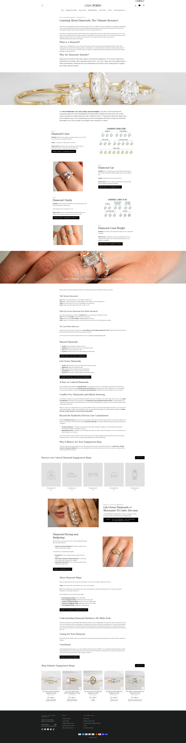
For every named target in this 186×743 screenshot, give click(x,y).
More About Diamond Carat (110, 243)
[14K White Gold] (50, 697)
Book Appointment (119, 10)
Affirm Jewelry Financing (67, 727)
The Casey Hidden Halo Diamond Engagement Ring (72, 692)
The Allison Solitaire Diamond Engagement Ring (135, 692)
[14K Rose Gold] (52, 697)
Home (61, 17)
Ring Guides (82, 10)
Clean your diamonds (97, 638)
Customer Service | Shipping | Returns (92, 723)
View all (140, 457)
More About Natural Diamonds (73, 356)
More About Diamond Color (63, 151)
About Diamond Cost (62, 569)
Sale (62, 10)
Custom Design (65, 721)
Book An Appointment (69, 657)
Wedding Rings (92, 10)
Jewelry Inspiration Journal (68, 725)
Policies (85, 725)
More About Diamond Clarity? (66, 217)
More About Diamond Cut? (110, 187)
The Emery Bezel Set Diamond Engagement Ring (93, 692)
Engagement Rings (71, 10)
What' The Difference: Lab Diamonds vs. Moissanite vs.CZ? (120, 520)
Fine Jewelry (102, 10)
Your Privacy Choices (88, 727)
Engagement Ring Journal (68, 723)
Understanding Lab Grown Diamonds (75, 377)
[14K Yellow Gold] (48, 697)
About (110, 10)
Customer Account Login (89, 721)
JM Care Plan (86, 718)
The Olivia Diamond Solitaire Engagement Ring (51, 692)
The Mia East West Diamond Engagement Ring (114, 692)
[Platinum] (53, 697)
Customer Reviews (66, 718)
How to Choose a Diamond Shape (74, 609)
